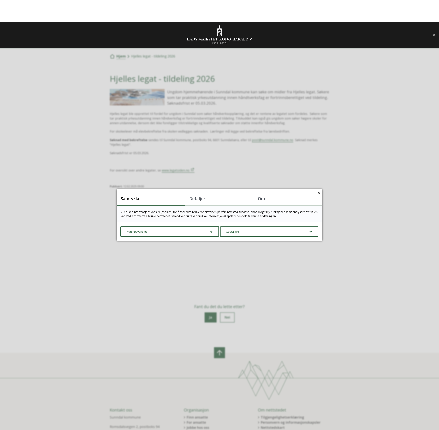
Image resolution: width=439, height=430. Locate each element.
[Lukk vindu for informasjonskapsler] (319, 193)
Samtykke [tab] (130, 198)
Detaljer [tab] (197, 198)
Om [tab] (261, 198)
